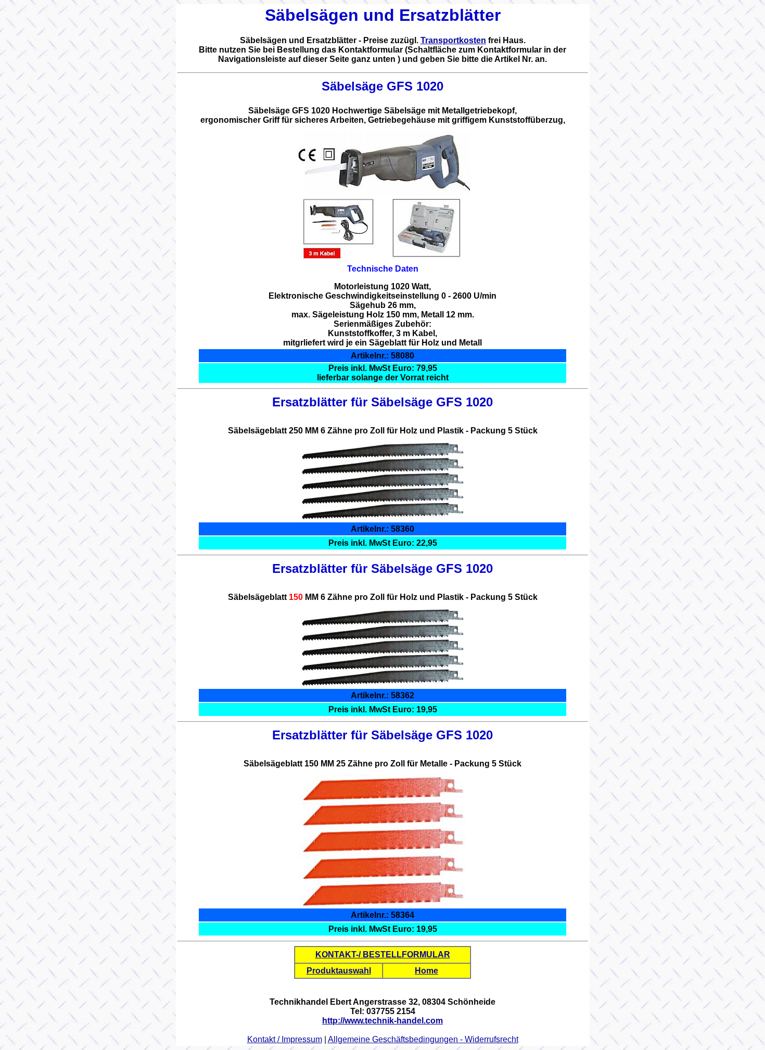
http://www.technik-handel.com (382, 1020)
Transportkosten (453, 40)
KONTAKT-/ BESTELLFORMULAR (382, 954)
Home (426, 970)
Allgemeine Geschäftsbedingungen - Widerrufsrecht (423, 1039)
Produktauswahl (339, 970)
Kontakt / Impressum (284, 1039)
